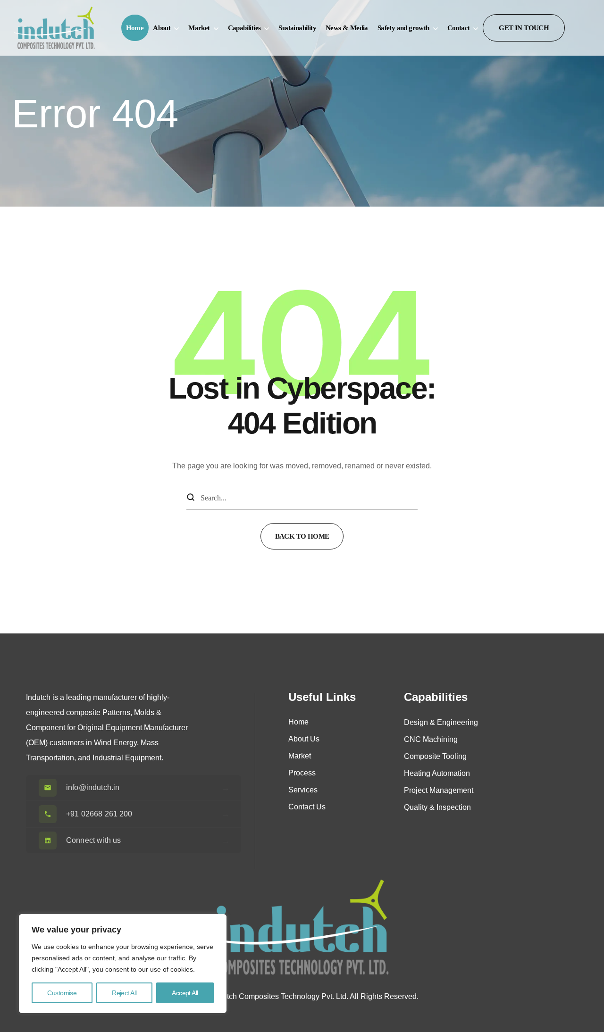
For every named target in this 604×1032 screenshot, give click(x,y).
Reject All (124, 993)
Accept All (185, 993)
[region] (122, 963)
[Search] (190, 498)
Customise (61, 993)
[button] (524, 28)
